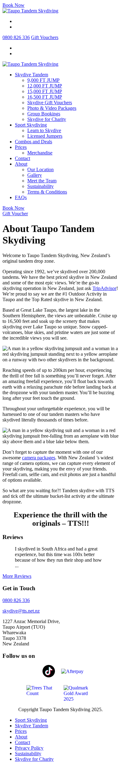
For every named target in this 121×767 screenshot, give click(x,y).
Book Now (13, 5)
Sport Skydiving (31, 124)
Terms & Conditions (47, 191)
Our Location (40, 169)
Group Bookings (43, 113)
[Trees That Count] (41, 690)
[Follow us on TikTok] (49, 670)
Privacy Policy (29, 748)
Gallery (34, 175)
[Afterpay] (74, 671)
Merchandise (39, 152)
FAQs (21, 197)
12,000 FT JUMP (44, 85)
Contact (22, 158)
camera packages (38, 457)
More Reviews (16, 576)
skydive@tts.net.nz (21, 610)
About (21, 164)
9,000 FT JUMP (43, 80)
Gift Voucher (15, 213)
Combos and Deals (33, 141)
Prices (21, 147)
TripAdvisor (104, 288)
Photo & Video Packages (51, 108)
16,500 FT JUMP (44, 97)
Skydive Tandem (31, 74)
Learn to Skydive (44, 130)
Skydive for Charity (46, 119)
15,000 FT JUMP (44, 91)
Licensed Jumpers (44, 136)
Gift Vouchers (44, 37)
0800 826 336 (16, 37)
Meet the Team (41, 180)
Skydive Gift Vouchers (49, 102)
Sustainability (40, 186)
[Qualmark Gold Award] (79, 693)
